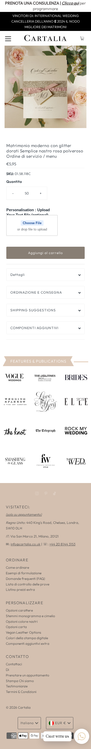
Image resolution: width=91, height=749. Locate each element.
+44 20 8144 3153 (62, 544)
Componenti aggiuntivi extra (27, 643)
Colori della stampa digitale (27, 638)
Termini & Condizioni (21, 691)
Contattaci (14, 664)
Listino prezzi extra (20, 589)
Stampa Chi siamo (20, 681)
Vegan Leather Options (23, 632)
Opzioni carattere (19, 610)
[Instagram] (37, 493)
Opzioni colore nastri (22, 621)
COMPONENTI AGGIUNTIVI (34, 328)
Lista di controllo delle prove (27, 584)
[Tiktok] (54, 493)
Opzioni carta (16, 627)
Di (7, 669)
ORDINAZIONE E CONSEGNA (36, 292)
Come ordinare (17, 567)
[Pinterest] (45, 493)
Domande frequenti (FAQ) (25, 578)
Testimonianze (17, 686)
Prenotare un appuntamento (27, 675)
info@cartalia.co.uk (25, 544)
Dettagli (17, 274)
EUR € (60, 723)
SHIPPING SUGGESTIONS (33, 310)
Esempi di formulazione (23, 573)
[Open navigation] (8, 38)
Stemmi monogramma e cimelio (30, 616)
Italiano (27, 723)
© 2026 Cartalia (18, 707)
